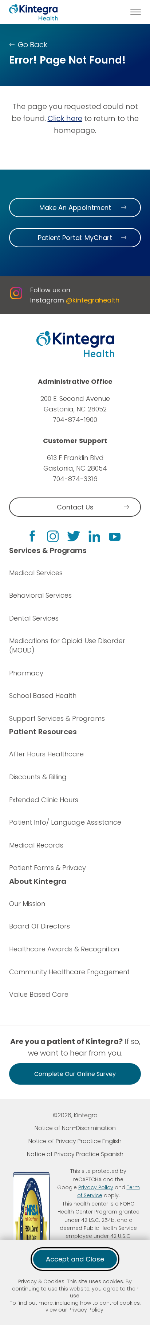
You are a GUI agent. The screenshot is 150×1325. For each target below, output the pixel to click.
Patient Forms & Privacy (47, 867)
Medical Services (36, 572)
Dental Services (34, 618)
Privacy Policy (85, 1309)
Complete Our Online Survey (75, 1074)
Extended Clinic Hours (43, 799)
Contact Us (75, 507)
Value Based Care (38, 994)
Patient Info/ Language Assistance (65, 822)
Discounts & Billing (38, 776)
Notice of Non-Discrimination (75, 1128)
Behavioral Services (40, 595)
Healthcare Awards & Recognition (64, 949)
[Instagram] (53, 536)
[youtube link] (115, 536)
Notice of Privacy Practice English (75, 1141)
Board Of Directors (39, 926)
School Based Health (42, 695)
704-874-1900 (75, 419)
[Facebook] (32, 536)
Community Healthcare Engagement (69, 971)
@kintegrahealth (92, 300)
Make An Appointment (75, 207)
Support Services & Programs (57, 718)
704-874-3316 (75, 478)
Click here (65, 118)
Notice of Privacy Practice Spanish (75, 1154)
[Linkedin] (94, 536)
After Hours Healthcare (46, 754)
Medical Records (36, 845)
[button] (135, 12)
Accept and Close (75, 1259)
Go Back (32, 45)
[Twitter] (73, 536)
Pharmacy (26, 673)
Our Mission (27, 903)
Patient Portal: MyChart (75, 237)
